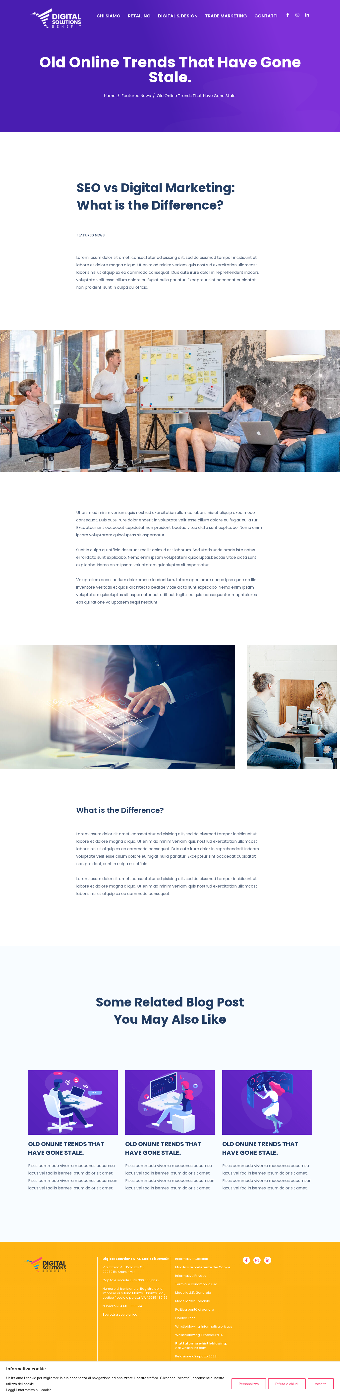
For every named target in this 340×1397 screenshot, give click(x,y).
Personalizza (249, 1384)
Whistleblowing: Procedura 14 (199, 1335)
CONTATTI (266, 16)
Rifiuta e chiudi (286, 1384)
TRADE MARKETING (226, 16)
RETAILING (139, 16)
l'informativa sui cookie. (34, 1390)
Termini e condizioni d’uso (196, 1284)
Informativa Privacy (190, 1275)
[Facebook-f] (287, 14)
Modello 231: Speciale (192, 1301)
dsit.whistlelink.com (201, 1345)
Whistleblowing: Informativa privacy (203, 1326)
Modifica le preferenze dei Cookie (202, 1267)
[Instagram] (297, 14)
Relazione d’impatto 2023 (196, 1356)
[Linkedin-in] (307, 14)
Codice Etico (185, 1318)
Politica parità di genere (194, 1309)
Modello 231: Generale (193, 1292)
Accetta (321, 1384)
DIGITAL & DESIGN (178, 16)
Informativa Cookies (191, 1258)
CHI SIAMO (108, 16)
